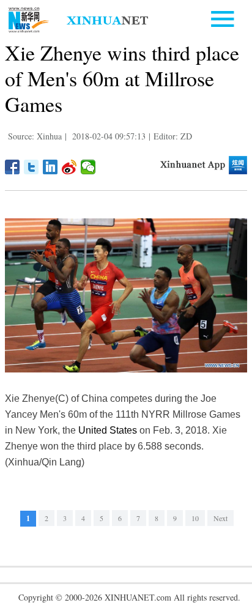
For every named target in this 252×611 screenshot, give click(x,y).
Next (220, 518)
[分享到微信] (88, 167)
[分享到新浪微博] (69, 167)
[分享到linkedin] (50, 167)
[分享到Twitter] (31, 167)
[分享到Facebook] (12, 167)
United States (107, 430)
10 (195, 518)
